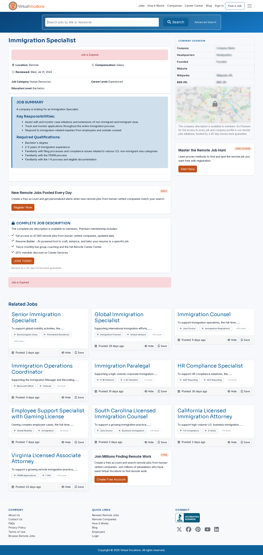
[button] (79, 352)
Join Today (23, 261)
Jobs (141, 5)
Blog (209, 5)
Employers (98, 531)
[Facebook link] (189, 529)
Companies (174, 5)
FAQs (11, 523)
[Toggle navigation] (250, 5)
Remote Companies (104, 519)
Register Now (23, 207)
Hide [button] (67, 352)
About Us (14, 515)
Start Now (188, 169)
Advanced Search (205, 22)
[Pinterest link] (198, 529)
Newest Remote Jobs (105, 515)
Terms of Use (16, 531)
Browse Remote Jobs (21, 536)
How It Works (155, 5)
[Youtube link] (207, 529)
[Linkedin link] (216, 529)
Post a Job (235, 6)
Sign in (219, 5)
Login (95, 536)
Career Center (194, 5)
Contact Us (15, 519)
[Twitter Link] (179, 529)
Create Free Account (111, 479)
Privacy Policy (17, 527)
